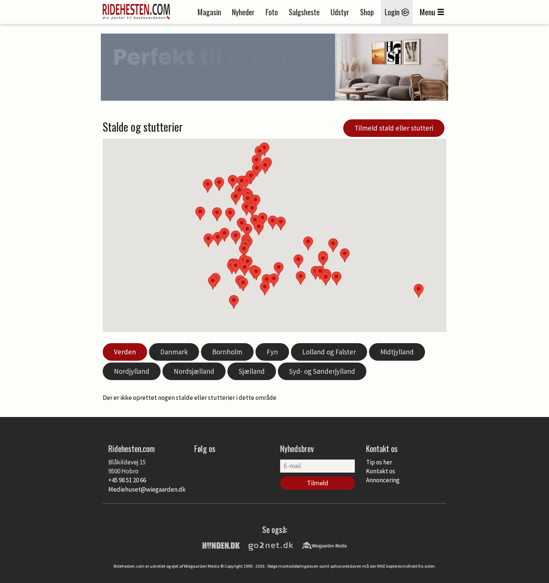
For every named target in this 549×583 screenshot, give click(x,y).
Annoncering (383, 480)
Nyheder (243, 12)
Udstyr (340, 12)
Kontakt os (380, 471)
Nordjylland (131, 371)
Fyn (272, 351)
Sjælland (252, 371)
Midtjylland (397, 351)
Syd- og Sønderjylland (322, 371)
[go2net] (270, 545)
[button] (298, 261)
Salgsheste (304, 12)
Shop (367, 12)
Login (393, 12)
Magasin (209, 12)
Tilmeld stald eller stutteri (393, 127)
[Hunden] (221, 545)
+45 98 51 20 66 (127, 480)
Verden (125, 351)
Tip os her (379, 462)
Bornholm (227, 351)
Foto (272, 12)
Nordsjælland (194, 371)
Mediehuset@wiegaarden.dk (147, 489)
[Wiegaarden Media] (324, 545)
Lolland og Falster (329, 351)
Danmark (174, 351)
